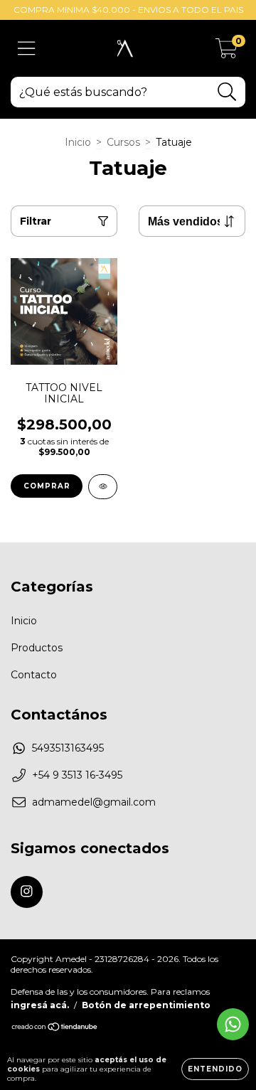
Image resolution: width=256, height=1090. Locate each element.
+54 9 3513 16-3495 (77, 775)
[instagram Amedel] (27, 892)
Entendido (215, 1069)
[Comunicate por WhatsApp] (233, 1024)
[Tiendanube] (55, 1028)
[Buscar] (227, 92)
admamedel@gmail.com (94, 802)
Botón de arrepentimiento (146, 1005)
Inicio (78, 142)
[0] (226, 52)
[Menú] (27, 49)
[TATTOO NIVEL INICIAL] (102, 486)
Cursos (123, 142)
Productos (37, 647)
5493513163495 (68, 748)
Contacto (34, 674)
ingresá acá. (40, 1005)
